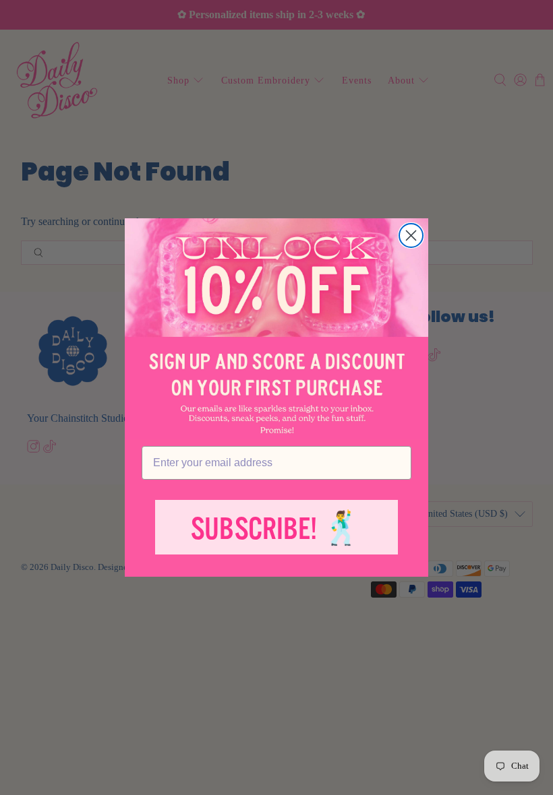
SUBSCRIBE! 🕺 (276, 529)
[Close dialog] (411, 235)
